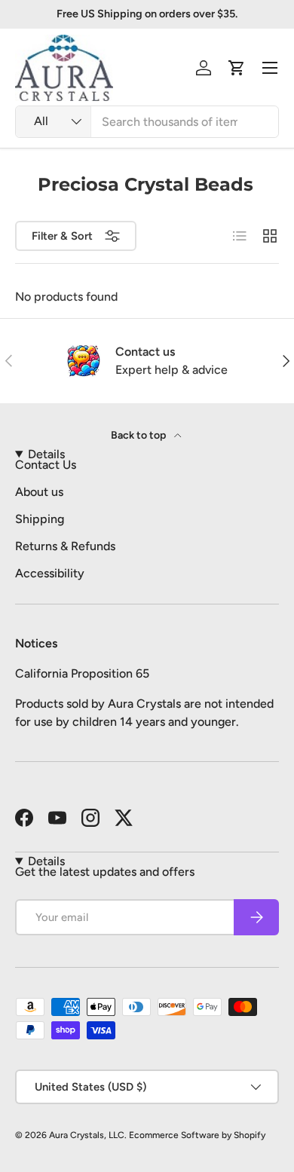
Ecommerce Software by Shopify (197, 1135)
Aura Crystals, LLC (86, 1135)
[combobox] (147, 121)
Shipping (39, 519)
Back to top (139, 435)
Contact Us (45, 464)
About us (39, 492)
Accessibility (49, 573)
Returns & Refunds (65, 546)
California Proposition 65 (82, 673)
